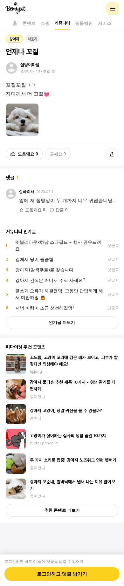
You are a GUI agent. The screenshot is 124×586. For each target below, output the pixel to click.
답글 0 (61, 210)
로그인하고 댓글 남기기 (62, 573)
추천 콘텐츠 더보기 (62, 510)
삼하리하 (26, 191)
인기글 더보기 (62, 322)
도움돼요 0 (28, 154)
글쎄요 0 (58, 154)
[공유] (112, 154)
